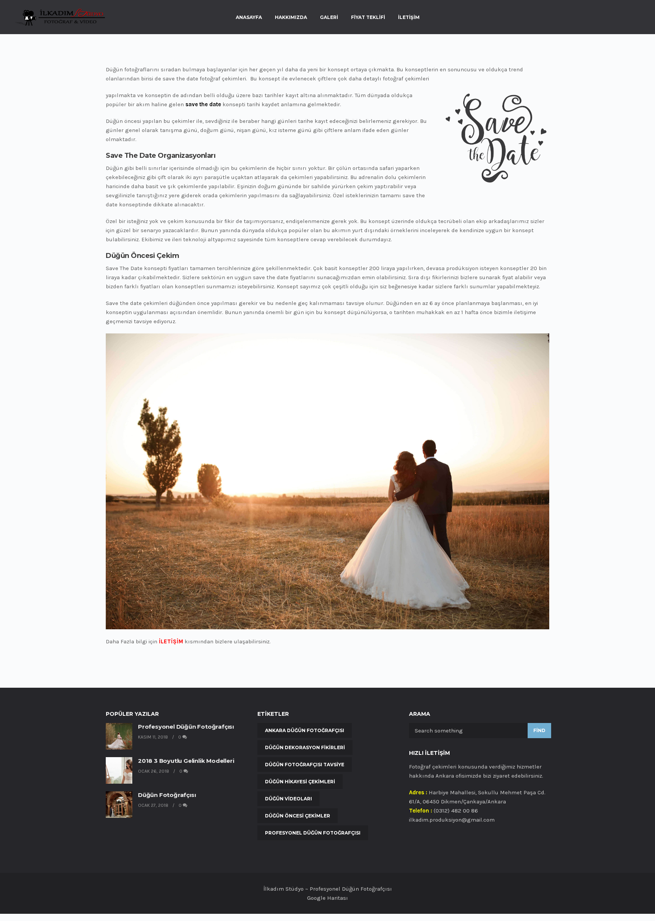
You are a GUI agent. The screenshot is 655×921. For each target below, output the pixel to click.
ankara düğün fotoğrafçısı (304, 730)
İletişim (409, 17)
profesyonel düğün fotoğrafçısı (312, 833)
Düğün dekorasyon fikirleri (305, 747)
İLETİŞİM (171, 641)
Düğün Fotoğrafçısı (167, 794)
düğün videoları (288, 799)
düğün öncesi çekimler (297, 816)
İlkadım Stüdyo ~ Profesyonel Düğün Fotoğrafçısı (327, 888)
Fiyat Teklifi (368, 17)
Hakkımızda (291, 17)
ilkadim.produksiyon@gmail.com (452, 819)
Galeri (329, 17)
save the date (203, 104)
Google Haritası (327, 897)
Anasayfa (249, 17)
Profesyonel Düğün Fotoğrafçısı (186, 726)
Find (539, 730)
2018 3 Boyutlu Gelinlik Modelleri (186, 760)
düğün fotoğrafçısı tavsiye (304, 764)
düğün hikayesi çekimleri (300, 781)
